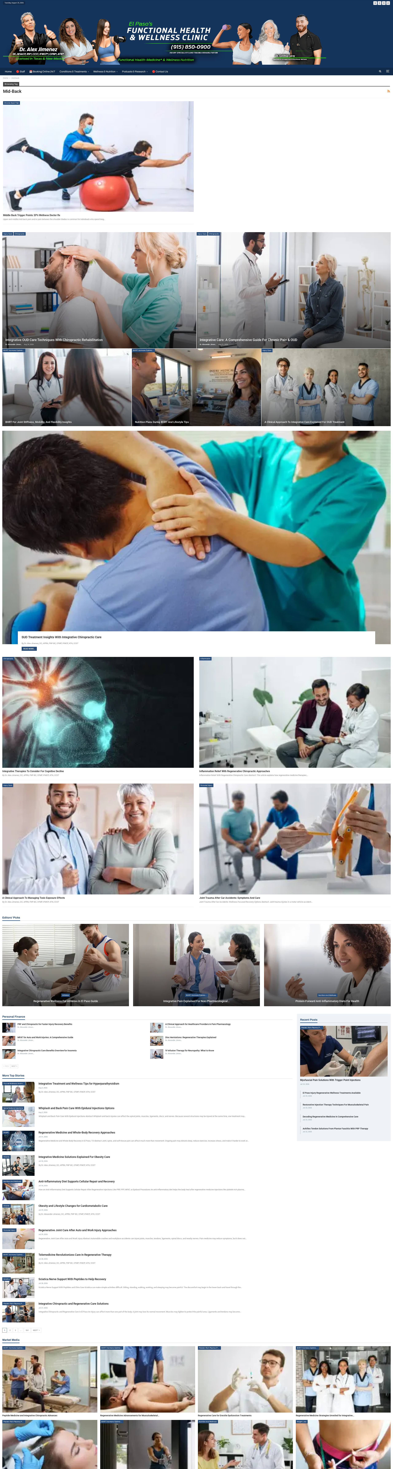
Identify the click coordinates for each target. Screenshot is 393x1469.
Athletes (65, 995)
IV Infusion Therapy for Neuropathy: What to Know (189, 1050)
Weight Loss (302, 1422)
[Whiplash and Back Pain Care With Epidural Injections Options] (18, 1116)
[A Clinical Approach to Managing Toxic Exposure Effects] (98, 839)
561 (27, 1330)
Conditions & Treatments (73, 71)
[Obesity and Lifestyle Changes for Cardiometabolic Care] (18, 1214)
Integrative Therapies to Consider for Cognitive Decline (33, 771)
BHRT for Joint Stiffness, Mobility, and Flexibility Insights (38, 422)
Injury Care (7, 234)
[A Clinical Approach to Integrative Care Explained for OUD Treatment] (326, 387)
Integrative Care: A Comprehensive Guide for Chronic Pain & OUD (248, 340)
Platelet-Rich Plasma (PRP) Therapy (14, 1303)
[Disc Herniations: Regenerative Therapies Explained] (156, 1041)
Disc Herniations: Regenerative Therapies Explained (190, 1037)
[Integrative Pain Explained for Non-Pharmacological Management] (196, 965)
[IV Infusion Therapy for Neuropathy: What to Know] (156, 1054)
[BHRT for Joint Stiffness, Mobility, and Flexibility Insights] (67, 387)
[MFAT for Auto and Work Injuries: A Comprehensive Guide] (9, 1041)
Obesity (6, 1157)
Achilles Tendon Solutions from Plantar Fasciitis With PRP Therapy (335, 1128)
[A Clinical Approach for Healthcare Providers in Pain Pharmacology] (156, 1028)
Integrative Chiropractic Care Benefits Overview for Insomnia (47, 1050)
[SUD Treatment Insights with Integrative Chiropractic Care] (196, 537)
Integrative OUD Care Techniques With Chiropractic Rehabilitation (54, 340)
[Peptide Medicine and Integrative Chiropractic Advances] (49, 1379)
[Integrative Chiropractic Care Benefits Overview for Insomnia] (9, 1054)
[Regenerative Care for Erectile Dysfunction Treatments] (245, 1379)
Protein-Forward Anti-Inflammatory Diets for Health (327, 1001)
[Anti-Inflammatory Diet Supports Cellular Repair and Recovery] (18, 1190)
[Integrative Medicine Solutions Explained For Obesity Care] (18, 1165)
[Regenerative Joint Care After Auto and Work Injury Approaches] (18, 1238)
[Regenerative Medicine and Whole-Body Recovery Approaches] (18, 1141)
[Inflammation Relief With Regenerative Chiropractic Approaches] (295, 712)
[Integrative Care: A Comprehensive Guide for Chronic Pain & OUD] (293, 290)
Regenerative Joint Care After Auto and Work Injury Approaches (78, 1230)
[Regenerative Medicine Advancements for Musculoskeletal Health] (147, 1379)
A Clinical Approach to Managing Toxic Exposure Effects (33, 897)
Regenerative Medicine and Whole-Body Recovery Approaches (77, 1132)
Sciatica (6, 1279)
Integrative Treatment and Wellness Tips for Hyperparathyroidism (79, 1083)
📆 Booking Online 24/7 (42, 71)
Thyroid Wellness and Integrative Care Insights (14, 1083)
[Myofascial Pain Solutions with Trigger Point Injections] (344, 1051)
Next (35, 1330)
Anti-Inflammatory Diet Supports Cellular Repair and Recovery (77, 1181)
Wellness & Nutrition (104, 71)
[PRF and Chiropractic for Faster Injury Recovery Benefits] (9, 1028)
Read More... (29, 649)
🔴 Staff (20, 71)
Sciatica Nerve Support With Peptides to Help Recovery (72, 1279)
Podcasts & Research (134, 71)
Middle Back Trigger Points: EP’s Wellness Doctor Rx (31, 215)
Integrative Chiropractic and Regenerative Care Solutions (74, 1303)
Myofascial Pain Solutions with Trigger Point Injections (330, 1080)
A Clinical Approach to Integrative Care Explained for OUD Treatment (304, 422)
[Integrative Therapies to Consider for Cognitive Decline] (98, 712)
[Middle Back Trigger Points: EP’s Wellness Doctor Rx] (98, 156)
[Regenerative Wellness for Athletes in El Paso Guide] (65, 965)
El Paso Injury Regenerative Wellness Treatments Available (332, 1093)
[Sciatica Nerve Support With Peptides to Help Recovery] (18, 1287)
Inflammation (205, 659)
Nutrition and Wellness (327, 995)
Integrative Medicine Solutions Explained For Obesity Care (74, 1156)
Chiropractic (20, 234)
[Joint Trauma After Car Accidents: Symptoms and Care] (295, 839)
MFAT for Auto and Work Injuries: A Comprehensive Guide (45, 1037)
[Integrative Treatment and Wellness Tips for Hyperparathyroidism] (18, 1092)
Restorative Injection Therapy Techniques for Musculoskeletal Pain (336, 1104)
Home (8, 71)
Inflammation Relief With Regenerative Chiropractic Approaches (234, 771)
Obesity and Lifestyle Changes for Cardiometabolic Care (73, 1205)
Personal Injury (206, 785)
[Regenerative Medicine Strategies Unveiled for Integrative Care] (343, 1379)
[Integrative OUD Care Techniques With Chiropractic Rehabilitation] (99, 290)
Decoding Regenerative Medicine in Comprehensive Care (330, 1116)
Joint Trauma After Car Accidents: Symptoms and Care (229, 897)
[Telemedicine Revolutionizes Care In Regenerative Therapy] (18, 1263)
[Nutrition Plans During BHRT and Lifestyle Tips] (196, 387)
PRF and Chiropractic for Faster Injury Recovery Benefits (45, 1024)
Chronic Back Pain (11, 103)
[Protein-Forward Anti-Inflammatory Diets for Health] (327, 965)
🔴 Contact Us (160, 71)
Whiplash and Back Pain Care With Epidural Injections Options (76, 1108)
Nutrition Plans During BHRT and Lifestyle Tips (162, 422)
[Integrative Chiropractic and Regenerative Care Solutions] (18, 1312)
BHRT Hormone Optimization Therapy (14, 350)
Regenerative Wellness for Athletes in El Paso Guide (65, 1001)
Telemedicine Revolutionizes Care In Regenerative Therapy (75, 1254)
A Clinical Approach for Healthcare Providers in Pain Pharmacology (198, 1024)
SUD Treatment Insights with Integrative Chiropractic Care (61, 637)
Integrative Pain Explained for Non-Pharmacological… (196, 1001)
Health (5, 1132)
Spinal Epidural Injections (13, 1108)
